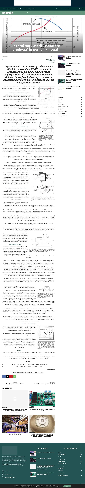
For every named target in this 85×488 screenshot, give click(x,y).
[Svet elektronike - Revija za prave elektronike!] (9, 13)
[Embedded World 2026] (15, 424)
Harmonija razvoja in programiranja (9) (44, 383)
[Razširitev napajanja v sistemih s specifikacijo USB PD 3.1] (42, 399)
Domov (28, 16)
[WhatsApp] (14, 376)
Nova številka (4, 407)
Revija (31, 16)
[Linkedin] (62, 9)
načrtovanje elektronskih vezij (31, 372)
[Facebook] (56, 9)
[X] (7, 376)
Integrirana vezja (20, 372)
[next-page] (60, 93)
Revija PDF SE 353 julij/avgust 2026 (45, 452)
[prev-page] (58, 93)
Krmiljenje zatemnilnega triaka (14, 383)
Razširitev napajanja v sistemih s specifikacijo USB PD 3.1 (42, 410)
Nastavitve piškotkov (56, 486)
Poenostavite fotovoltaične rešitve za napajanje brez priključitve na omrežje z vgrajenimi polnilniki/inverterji (15, 410)
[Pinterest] (11, 376)
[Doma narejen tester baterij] (61, 65)
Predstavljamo (35, 16)
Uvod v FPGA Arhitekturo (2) (73, 86)
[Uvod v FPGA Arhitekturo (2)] (61, 88)
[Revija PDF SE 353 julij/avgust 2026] (61, 58)
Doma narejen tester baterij (73, 63)
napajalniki (41, 372)
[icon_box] (6, 471)
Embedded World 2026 (15, 434)
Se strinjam (67, 486)
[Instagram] (59, 9)
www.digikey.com (51, 369)
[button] (82, 13)
